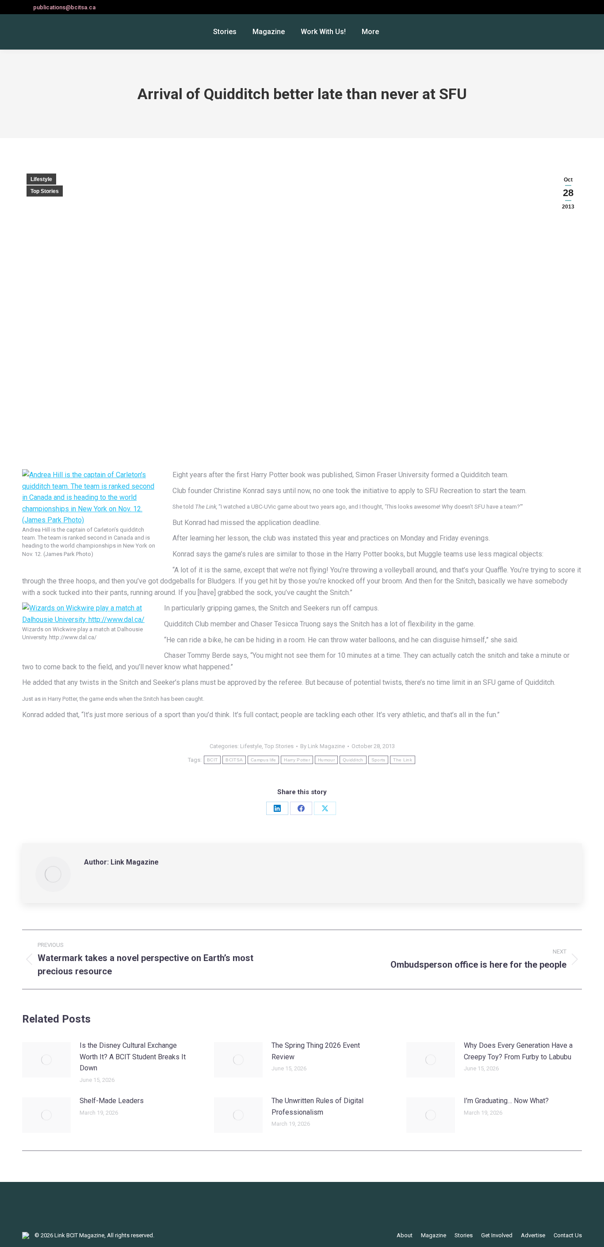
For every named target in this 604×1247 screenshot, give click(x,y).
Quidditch (353, 759)
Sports (378, 759)
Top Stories (45, 191)
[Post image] (46, 1059)
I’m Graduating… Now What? (506, 1100)
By (322, 746)
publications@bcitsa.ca (64, 7)
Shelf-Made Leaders (112, 1100)
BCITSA (234, 759)
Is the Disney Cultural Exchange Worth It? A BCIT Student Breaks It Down (133, 1056)
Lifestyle (41, 179)
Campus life (263, 759)
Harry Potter (297, 759)
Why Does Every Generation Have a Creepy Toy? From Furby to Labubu (518, 1051)
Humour (326, 759)
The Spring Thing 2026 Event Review (315, 1051)
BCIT (212, 759)
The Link (402, 759)
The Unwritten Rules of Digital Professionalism (317, 1106)
